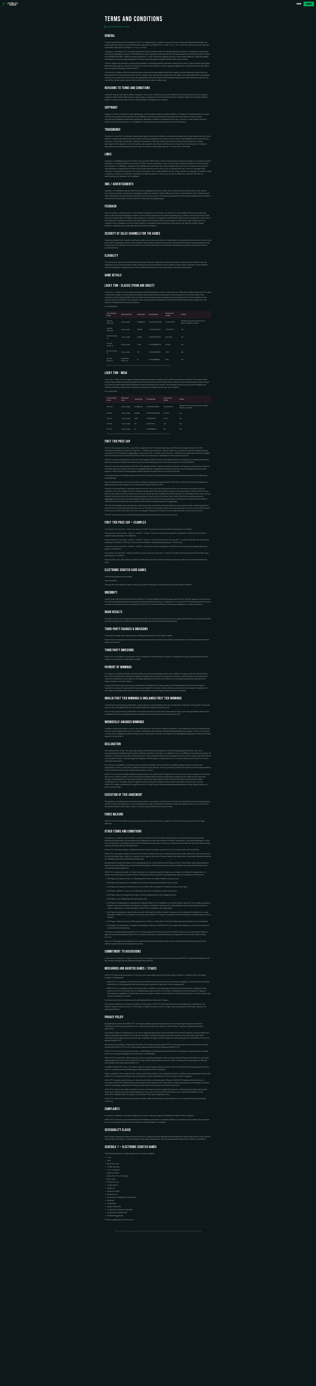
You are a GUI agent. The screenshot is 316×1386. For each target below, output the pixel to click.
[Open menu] (4, 4)
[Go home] (12, 4)
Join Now (309, 4)
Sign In (298, 4)
